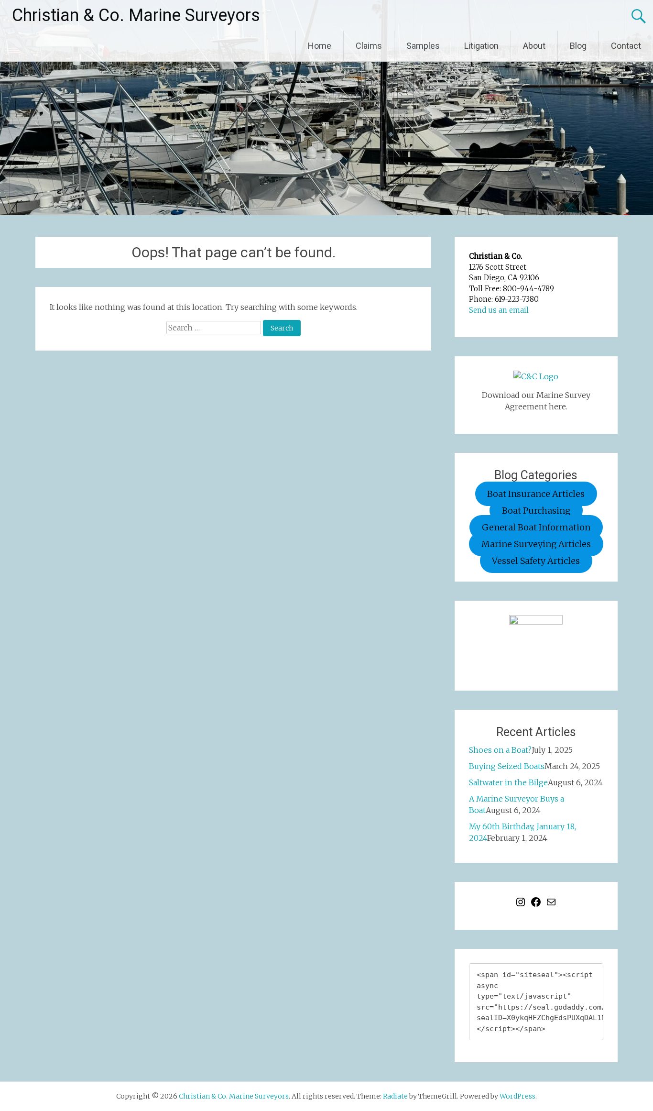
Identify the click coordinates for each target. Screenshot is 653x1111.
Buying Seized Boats (506, 766)
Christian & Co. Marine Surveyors (136, 15)
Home (319, 46)
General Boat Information (536, 527)
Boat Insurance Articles (536, 493)
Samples (423, 46)
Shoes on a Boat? (500, 750)
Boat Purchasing (536, 510)
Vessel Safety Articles (536, 560)
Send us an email (499, 310)
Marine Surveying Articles (536, 544)
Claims (369, 46)
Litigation (481, 46)
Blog (578, 46)
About (534, 46)
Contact (626, 46)
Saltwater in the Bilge (508, 782)
